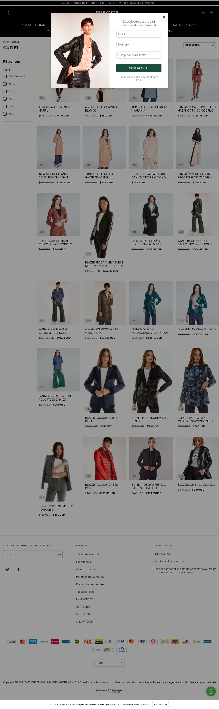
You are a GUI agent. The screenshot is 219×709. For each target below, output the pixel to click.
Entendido (160, 704)
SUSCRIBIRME (139, 68)
